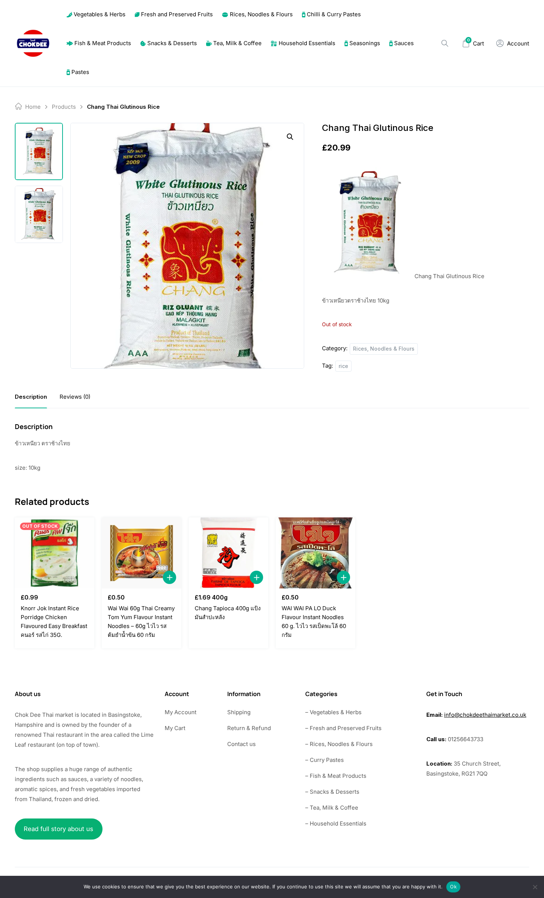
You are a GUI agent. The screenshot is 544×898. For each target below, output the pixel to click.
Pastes (80, 71)
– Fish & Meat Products (335, 775)
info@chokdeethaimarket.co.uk (485, 714)
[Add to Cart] (169, 577)
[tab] (31, 396)
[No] (534, 887)
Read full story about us (58, 829)
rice (343, 366)
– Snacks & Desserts (332, 791)
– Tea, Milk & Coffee (331, 807)
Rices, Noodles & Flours (261, 14)
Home (33, 106)
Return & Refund (249, 728)
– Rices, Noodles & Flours (339, 743)
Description (31, 396)
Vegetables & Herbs (99, 14)
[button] (290, 137)
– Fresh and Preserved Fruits (343, 728)
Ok (453, 886)
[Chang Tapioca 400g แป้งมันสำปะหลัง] (228, 552)
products (64, 106)
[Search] (445, 43)
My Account (181, 712)
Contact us (241, 743)
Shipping (239, 712)
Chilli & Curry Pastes (334, 14)
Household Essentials (307, 43)
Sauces (404, 43)
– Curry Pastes (324, 759)
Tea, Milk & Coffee (237, 43)
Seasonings (364, 43)
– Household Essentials (335, 823)
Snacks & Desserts (172, 43)
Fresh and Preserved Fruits (177, 14)
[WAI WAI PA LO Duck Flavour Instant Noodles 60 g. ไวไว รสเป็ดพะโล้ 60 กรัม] (315, 552)
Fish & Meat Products (102, 43)
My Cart (175, 728)
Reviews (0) (75, 396)
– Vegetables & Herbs (333, 712)
